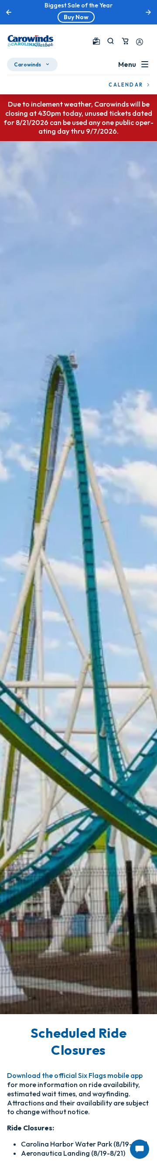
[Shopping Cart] (125, 41)
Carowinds (27, 64)
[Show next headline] (148, 12)
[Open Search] (110, 41)
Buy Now (76, 17)
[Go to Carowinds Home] (30, 41)
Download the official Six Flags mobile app (75, 1075)
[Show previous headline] (8, 12)
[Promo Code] (96, 41)
